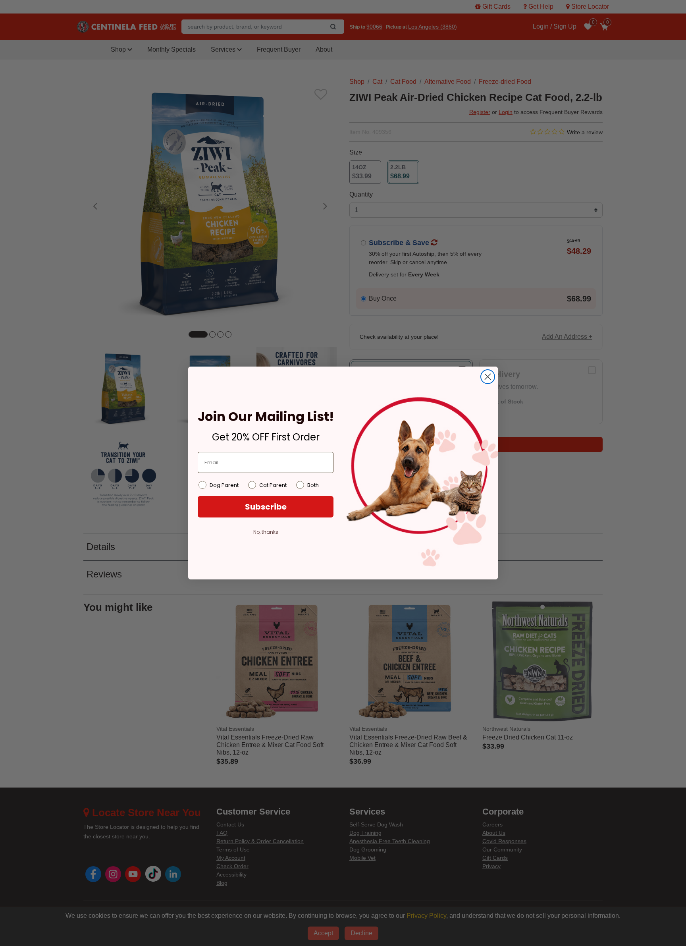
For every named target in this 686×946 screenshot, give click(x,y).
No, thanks (265, 532)
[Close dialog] (488, 377)
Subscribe (266, 506)
